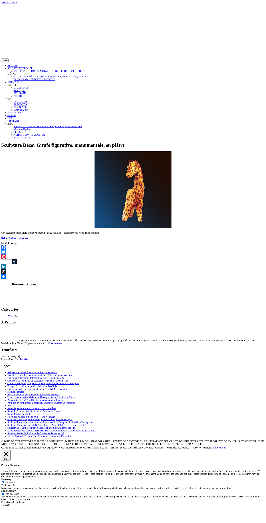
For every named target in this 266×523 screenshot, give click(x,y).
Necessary (10, 482)
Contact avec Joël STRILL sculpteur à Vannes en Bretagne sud (38, 380)
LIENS (17, 132)
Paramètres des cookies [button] (177, 447)
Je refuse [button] (207, 447)
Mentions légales (22, 129)
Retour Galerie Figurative (14, 238)
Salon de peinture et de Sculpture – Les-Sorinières (31, 408)
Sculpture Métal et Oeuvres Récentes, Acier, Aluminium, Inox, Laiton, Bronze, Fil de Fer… (51, 430)
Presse (10, 405)
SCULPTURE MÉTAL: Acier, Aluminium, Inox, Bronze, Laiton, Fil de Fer (51, 76)
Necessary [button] (6, 479)
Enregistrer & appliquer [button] (12, 502)
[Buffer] (133, 271)
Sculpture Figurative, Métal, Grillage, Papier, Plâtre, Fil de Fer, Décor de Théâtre (46, 425)
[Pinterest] (133, 256)
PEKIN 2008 (20, 107)
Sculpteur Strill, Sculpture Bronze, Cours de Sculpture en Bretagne (39, 419)
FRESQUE (19, 90)
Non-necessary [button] (8, 490)
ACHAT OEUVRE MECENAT (29, 134)
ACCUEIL (12, 65)
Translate (24, 359)
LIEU (10, 118)
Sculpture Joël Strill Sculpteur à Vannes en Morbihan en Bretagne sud (41, 427)
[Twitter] (133, 252)
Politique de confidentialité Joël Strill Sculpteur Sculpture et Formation (48, 126)
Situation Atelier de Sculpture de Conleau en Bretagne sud (35, 433)
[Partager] (133, 276)
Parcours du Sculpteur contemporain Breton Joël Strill (33, 394)
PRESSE (11, 115)
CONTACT (13, 121)
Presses (10, 316)
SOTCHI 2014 (21, 110)
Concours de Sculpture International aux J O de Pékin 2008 (36, 378)
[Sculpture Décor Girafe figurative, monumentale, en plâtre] (133, 227)
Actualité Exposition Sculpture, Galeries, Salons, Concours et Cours (40, 375)
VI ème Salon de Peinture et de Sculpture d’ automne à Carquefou (39, 436)
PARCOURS (20, 104)
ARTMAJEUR (14, 82)
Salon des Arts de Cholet (19, 414)
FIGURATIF (20, 93)
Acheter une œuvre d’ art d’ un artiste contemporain (32, 372)
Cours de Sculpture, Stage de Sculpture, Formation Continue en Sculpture (43, 383)
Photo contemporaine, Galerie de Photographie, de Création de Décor (41, 397)
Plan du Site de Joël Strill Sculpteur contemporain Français (35, 400)
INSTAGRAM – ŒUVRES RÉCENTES (34, 79)
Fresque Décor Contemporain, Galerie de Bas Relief (32, 386)
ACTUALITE (21, 101)
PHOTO (18, 96)
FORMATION (14, 112)
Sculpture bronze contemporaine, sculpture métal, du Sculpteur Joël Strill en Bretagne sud (50, 422)
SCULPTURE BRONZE (20, 68)
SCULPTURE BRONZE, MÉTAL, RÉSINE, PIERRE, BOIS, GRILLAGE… (53, 71)
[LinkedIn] (133, 266)
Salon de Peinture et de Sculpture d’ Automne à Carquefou (35, 411)
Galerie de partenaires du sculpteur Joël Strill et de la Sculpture (37, 389)
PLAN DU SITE (22, 137)
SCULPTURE (21, 87)
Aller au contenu (9, 2)
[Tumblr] (133, 261)
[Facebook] (133, 247)
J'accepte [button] (197, 447)
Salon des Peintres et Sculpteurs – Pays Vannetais (31, 416)
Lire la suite (55, 343)
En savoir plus (219, 447)
